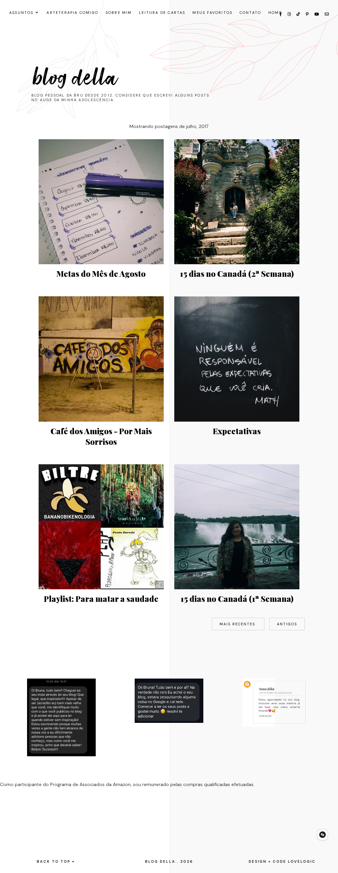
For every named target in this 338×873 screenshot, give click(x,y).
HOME (275, 12)
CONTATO (250, 12)
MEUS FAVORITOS (212, 12)
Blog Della (75, 78)
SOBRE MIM (119, 12)
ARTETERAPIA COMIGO (72, 12)
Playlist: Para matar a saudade (101, 598)
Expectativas (237, 431)
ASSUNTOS (21, 12)
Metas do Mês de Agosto (101, 273)
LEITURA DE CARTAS (162, 12)
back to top (54, 861)
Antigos (287, 624)
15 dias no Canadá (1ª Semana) (237, 598)
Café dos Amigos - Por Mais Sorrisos (101, 436)
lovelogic (302, 861)
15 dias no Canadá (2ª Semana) (237, 273)
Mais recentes (238, 624)
